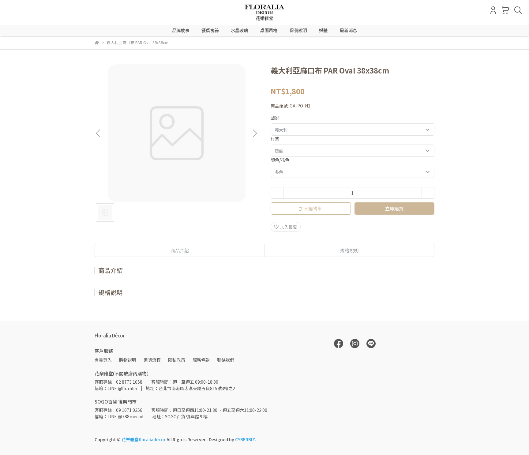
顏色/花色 (280, 160)
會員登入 (103, 360)
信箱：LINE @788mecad (119, 416)
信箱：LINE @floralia (116, 388)
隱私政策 (176, 360)
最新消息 (348, 30)
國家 (275, 118)
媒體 (323, 30)
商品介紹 (180, 250)
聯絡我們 (225, 360)
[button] (254, 133)
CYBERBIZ (245, 439)
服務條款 (201, 360)
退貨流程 (152, 360)
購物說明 (127, 360)
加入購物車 (310, 208)
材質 (275, 139)
